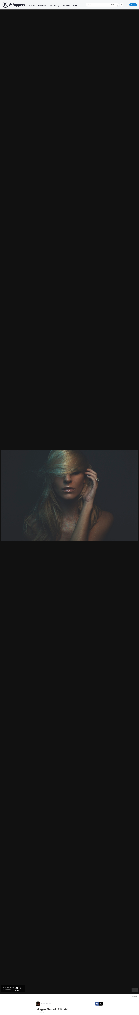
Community (54, 5)
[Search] (116, 4)
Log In (126, 4)
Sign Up (133, 5)
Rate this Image (8, 988)
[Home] (13, 4)
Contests (66, 5)
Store (75, 5)
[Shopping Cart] (121, 5)
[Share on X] (101, 1004)
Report (135, 996)
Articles (32, 5)
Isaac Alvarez (46, 1004)
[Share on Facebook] (97, 1004)
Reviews (42, 5)
